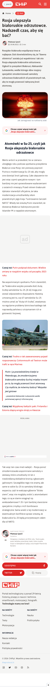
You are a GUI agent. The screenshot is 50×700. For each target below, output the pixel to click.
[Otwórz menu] (45, 4)
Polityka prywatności (12, 648)
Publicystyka (33, 620)
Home (8, 13)
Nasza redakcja (9, 638)
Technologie (8, 615)
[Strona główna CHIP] (21, 4)
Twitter (8, 573)
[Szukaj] (40, 4)
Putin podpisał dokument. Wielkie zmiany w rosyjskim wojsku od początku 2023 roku (24, 271)
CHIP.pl (12, 658)
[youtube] (5, 540)
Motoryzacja (8, 625)
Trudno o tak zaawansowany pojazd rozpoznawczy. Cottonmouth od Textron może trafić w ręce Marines (24, 360)
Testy (4, 620)
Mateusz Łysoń (14, 42)
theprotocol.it (8, 662)
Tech (21, 13)
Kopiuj (38, 573)
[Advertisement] (25, 437)
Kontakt (6, 643)
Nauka (30, 615)
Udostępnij (10, 565)
